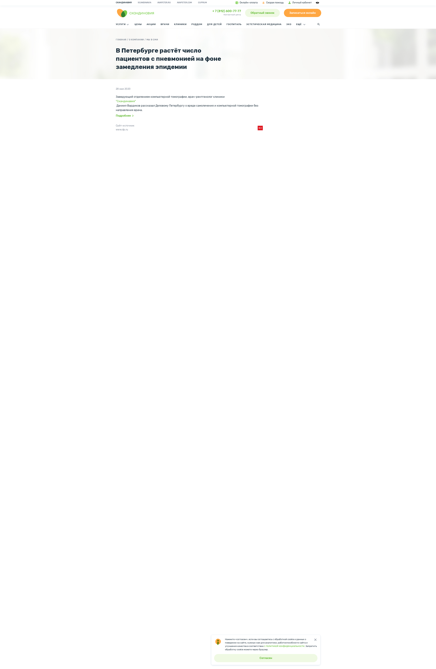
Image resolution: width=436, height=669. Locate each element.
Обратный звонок (262, 12)
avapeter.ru (164, 2)
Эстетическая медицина (264, 24)
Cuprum (202, 2)
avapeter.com (184, 2)
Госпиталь (234, 24)
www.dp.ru (122, 129)
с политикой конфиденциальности (284, 646)
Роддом (196, 24)
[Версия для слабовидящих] (318, 2)
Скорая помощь (275, 2)
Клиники (180, 24)
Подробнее (123, 115)
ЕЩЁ (299, 24)
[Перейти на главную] (135, 13)
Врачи (165, 24)
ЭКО (288, 24)
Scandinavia (144, 2)
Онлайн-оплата (249, 2)
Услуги (121, 24)
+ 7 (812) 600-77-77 (226, 11)
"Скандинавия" (126, 101)
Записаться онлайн (302, 12)
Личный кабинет (302, 2)
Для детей (214, 24)
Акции (151, 24)
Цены (138, 24)
